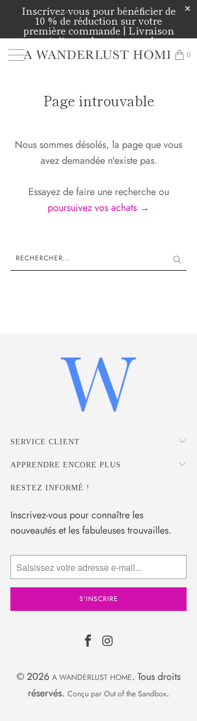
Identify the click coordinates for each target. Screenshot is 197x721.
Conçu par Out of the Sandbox (116, 693)
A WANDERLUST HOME (92, 677)
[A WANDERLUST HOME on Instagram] (108, 642)
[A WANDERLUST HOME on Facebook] (88, 642)
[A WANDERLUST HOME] (98, 54)
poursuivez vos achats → (98, 208)
